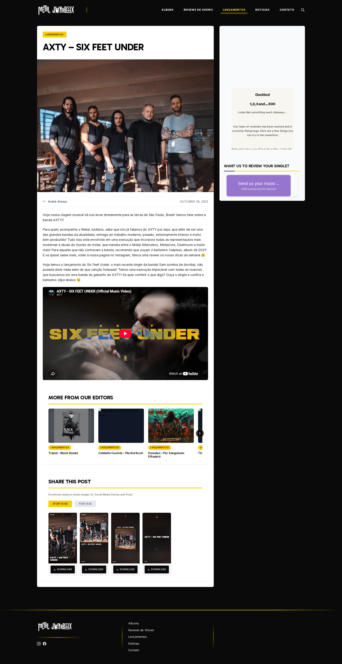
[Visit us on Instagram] (39, 643)
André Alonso (57, 201)
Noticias (262, 9)
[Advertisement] (262, 55)
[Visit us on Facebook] (44, 643)
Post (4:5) (85, 503)
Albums (167, 9)
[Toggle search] (303, 10)
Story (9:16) (60, 503)
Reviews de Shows (198, 9)
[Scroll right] (200, 433)
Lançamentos (234, 9)
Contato (287, 9)
